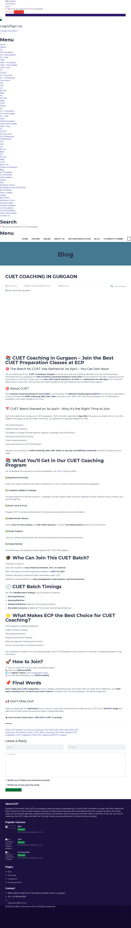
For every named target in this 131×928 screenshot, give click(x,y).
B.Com (3, 149)
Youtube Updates (8, 205)
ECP (110, 708)
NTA (96, 394)
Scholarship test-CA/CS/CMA (12, 187)
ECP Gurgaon (60, 735)
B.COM (3, 90)
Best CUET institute (14, 730)
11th (1, 83)
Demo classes (6, 193)
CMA (2, 60)
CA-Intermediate (7, 113)
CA (1, 50)
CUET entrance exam (23, 732)
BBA (2, 93)
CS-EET (3, 73)
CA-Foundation (6, 52)
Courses (4, 31)
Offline (3, 47)
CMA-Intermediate (8, 124)
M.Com (3, 157)
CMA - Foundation (8, 62)
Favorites (13, 31)
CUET (2, 103)
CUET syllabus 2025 (45, 735)
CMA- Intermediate (8, 65)
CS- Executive (6, 75)
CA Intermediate (7, 210)
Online (3, 106)
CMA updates (6, 177)
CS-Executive (6, 134)
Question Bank (6, 203)
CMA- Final (5, 67)
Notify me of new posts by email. (24, 785)
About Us (4, 164)
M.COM (3, 98)
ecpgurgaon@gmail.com (17, 903)
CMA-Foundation (7, 121)
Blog (2, 170)
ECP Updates (6, 172)
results (3, 180)
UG (1, 88)
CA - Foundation (7, 111)
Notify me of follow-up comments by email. (29, 780)
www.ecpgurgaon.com (37, 673)
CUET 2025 (48, 730)
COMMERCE (6, 139)
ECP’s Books (5, 190)
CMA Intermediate (8, 213)
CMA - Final (5, 126)
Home (3, 45)
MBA (2, 101)
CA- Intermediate (8, 55)
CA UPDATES (6, 175)
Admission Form (7, 200)
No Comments (120, 286)
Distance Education (9, 167)
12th (2, 85)
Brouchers (4, 198)
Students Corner (7, 185)
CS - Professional (7, 78)
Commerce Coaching (33, 730)
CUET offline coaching (43, 732)
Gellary (3, 195)
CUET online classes (63, 732)
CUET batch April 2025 (63, 730)
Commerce (5, 80)
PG (1, 96)
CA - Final (4, 57)
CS (1, 70)
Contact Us (5, 215)
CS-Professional (7, 136)
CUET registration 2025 (26, 735)
